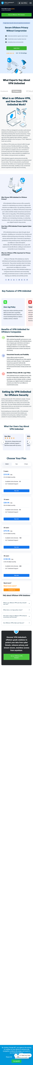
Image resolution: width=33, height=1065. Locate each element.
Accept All (16, 1061)
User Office (24, 3)
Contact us (11, 590)
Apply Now (16, 48)
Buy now (16, 490)
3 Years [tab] (26, 464)
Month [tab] (7, 464)
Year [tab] (16, 464)
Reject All (9, 1057)
